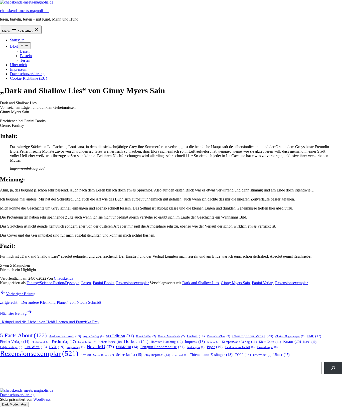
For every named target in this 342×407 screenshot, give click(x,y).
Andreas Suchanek (65, 336)
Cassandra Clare (218, 336)
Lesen (25, 51)
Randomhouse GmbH (240, 347)
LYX (56, 347)
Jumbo (213, 342)
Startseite (17, 40)
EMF (314, 336)
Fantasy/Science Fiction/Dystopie (53, 283)
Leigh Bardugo (11, 347)
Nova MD (100, 346)
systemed (180, 354)
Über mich (18, 65)
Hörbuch (136, 341)
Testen (25, 60)
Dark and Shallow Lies (200, 283)
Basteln (26, 56)
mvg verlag (76, 347)
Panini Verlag (262, 283)
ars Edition (120, 336)
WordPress (41, 399)
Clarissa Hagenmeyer (289, 336)
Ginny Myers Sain (235, 283)
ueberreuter (262, 355)
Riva (86, 355)
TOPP (243, 355)
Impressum (18, 69)
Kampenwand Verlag (239, 342)
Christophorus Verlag (252, 336)
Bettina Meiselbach (171, 336)
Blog (14, 46)
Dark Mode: (11, 404)
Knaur (292, 341)
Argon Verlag (93, 336)
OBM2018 (127, 347)
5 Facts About (23, 335)
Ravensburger (267, 347)
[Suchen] (333, 368)
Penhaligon (196, 347)
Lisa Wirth (36, 347)
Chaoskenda (63, 278)
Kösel (309, 342)
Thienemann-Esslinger (211, 355)
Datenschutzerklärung (27, 74)
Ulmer (281, 355)
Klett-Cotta (270, 342)
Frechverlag (64, 342)
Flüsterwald (41, 342)
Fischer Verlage (14, 342)
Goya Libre (87, 342)
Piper (215, 347)
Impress (195, 342)
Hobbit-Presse (110, 342)
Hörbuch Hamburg (167, 342)
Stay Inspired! (157, 355)
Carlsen (196, 336)
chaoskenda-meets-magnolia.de (24, 11)
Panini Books (103, 283)
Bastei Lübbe (146, 336)
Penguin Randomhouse (162, 347)
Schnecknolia (129, 355)
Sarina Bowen (103, 355)
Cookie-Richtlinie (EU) (28, 78)
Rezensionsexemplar (132, 283)
